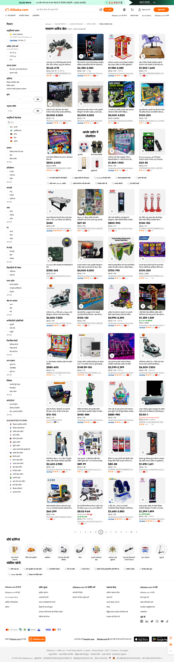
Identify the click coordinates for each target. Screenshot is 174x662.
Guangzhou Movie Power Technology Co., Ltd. (59, 323)
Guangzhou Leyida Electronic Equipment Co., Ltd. (152, 469)
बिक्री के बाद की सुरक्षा (46, 607)
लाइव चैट (109, 597)
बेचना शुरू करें (144, 597)
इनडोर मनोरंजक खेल (76, 24)
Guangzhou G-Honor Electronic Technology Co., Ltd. (121, 517)
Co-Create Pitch (11, 597)
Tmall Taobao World (74, 650)
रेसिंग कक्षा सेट (15, 569)
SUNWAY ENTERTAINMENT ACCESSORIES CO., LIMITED (59, 73)
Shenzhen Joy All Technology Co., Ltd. (90, 521)
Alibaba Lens (15, 639)
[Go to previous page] (75, 532)
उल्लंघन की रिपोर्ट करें (113, 617)
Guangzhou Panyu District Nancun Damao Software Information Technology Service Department (121, 228)
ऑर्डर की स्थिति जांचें (146, 602)
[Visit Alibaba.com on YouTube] (162, 621)
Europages (124, 650)
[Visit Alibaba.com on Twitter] (151, 621)
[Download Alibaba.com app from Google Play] (160, 639)
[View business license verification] (110, 658)
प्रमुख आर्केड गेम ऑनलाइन (81, 178)
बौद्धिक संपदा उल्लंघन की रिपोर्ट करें (117, 612)
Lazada (87, 650)
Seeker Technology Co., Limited (151, 121)
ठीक (38, 99)
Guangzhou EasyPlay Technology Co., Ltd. (59, 469)
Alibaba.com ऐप (103, 639)
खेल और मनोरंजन (60, 24)
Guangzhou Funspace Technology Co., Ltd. (121, 73)
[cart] (133, 10)
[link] (170, 638)
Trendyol (114, 650)
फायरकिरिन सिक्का (54, 569)
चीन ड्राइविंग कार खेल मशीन (34, 569)
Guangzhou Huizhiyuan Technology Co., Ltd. (90, 73)
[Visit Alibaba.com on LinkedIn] (146, 621)
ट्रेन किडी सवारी (134, 183)
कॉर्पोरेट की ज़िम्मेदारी (11, 602)
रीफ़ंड (108, 607)
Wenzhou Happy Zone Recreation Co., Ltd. (59, 121)
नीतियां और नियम (44, 617)
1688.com (61, 650)
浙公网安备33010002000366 (128, 658)
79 (131, 532)
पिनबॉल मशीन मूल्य (147, 569)
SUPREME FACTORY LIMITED (151, 168)
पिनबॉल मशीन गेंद (102, 183)
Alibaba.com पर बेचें (147, 592)
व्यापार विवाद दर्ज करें (112, 602)
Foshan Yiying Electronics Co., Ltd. (90, 469)
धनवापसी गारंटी (43, 597)
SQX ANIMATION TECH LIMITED (90, 228)
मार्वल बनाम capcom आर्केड (58, 183)
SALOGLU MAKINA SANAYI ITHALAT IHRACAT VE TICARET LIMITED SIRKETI (152, 73)
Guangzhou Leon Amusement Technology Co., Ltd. (152, 325)
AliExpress (51, 650)
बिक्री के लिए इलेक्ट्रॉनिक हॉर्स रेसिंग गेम (108, 569)
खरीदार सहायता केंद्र (113, 592)
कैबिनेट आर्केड (130, 569)
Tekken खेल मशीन (16, 574)
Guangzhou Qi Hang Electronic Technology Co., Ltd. (59, 276)
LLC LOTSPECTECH (54, 420)
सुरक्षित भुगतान (43, 592)
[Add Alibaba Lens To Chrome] (37, 639)
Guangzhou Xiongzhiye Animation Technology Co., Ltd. (121, 168)
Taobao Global (97, 650)
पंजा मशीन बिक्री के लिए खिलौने (58, 178)
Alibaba (48, 24)
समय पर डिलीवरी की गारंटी (47, 602)
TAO (107, 650)
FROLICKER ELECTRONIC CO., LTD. (152, 276)
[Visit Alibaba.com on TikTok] (167, 621)
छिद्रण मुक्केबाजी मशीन (124, 178)
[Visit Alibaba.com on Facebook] (141, 621)
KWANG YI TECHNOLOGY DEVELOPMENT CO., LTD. (59, 373)
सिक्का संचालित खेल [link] (106, 24)
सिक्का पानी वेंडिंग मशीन (35, 574)
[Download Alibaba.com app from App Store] (141, 639)
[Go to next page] (136, 532)
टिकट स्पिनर (86, 569)
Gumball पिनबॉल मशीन (104, 178)
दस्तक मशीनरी (119, 183)
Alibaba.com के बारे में (13, 587)
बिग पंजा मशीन (71, 569)
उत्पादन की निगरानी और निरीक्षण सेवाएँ (50, 612)
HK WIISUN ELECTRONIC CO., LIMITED (90, 373)
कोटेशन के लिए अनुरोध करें (81, 597)
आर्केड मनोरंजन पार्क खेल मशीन (81, 183)
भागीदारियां (143, 612)
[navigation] (24, 278)
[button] (100, 9)
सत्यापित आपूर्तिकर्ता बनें (147, 607)
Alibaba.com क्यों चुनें (12, 592)
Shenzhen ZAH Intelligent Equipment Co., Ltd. (59, 517)
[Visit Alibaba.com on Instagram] (157, 621)
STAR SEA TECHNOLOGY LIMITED (59, 168)
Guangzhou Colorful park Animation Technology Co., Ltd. (90, 420)
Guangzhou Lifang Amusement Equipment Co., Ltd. (59, 228)
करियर (7, 607)
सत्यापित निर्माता (78, 592)
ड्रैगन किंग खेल (142, 178)
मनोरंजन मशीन (91, 24)
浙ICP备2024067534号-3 (152, 658)
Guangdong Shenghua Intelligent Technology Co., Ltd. (121, 121)
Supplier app (88, 639)
